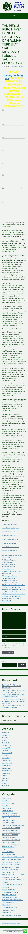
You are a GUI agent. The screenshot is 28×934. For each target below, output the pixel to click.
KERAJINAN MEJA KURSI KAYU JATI (13, 857)
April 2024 (5, 740)
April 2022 (5, 783)
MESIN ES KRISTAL (8, 872)
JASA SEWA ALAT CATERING (11, 840)
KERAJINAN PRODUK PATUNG (11, 859)
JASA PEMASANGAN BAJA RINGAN (13, 825)
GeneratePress (17, 931)
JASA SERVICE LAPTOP (9, 837)
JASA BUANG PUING (8, 820)
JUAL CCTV (5, 849)
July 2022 (5, 775)
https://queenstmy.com (9, 532)
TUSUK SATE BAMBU (8, 910)
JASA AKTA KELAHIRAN (9, 813)
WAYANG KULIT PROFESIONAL (11, 915)
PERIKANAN (5, 882)
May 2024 (5, 738)
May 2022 (5, 780)
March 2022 (5, 786)
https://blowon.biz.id (8, 535)
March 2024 (5, 743)
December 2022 (7, 763)
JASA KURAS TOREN (8, 823)
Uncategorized (6, 912)
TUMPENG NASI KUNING (9, 907)
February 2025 (6, 735)
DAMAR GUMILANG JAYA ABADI (19, 4)
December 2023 (7, 750)
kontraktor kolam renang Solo (11, 923)
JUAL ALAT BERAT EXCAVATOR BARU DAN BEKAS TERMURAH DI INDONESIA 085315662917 (14, 701)
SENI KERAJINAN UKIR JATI (10, 892)
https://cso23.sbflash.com (10, 524)
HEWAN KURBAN (7, 811)
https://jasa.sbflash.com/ (9, 550)
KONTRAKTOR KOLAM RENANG (12, 864)
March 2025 (5, 732)
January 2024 (6, 748)
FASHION (5, 806)
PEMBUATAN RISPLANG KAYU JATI (13, 879)
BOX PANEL (5, 801)
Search (4, 662)
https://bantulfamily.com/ (9, 543)
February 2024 (6, 745)
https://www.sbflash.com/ (10, 539)
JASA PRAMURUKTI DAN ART (11, 830)
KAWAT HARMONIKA (8, 854)
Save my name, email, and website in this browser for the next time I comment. (14, 645)
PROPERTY (5, 887)
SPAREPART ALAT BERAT (10, 897)
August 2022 (6, 773)
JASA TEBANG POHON (9, 842)
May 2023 (5, 755)
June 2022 (5, 778)
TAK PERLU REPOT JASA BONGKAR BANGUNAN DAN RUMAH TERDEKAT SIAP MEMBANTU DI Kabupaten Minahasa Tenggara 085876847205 (13, 596)
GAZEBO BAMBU (7, 808)
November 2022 (7, 765)
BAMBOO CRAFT (7, 798)
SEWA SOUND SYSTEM (9, 895)
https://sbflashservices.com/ (10, 547)
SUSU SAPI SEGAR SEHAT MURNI (12, 900)
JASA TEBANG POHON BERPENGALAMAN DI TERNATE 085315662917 (11, 686)
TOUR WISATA (6, 905)
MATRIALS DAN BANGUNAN (10, 869)
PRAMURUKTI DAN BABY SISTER (12, 885)
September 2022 (7, 770)
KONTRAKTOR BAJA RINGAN (11, 862)
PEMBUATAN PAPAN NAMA (10, 877)
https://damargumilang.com (10, 528)
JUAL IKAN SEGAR (8, 852)
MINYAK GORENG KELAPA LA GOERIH (13, 874)
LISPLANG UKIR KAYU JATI (10, 867)
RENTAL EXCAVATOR (8, 890)
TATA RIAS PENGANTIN (9, 902)
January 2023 (6, 760)
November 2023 (7, 753)
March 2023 (5, 758)
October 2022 (6, 768)
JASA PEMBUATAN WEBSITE (11, 828)
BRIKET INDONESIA (8, 803)
